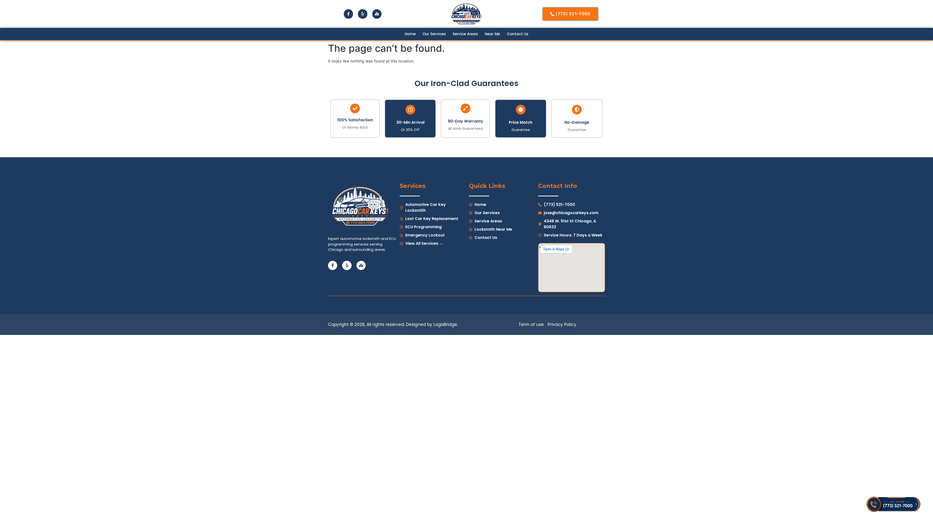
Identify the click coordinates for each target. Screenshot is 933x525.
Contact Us (517, 34)
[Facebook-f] (348, 13)
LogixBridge (445, 324)
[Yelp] (362, 13)
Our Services (434, 34)
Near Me (492, 34)
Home (410, 34)
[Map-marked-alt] (376, 13)
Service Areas (465, 34)
